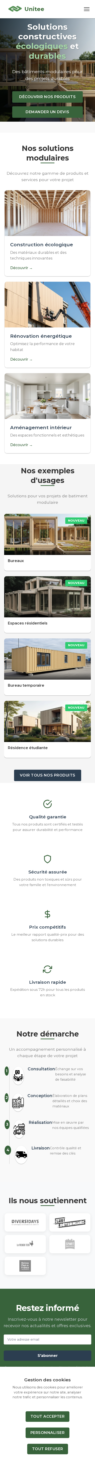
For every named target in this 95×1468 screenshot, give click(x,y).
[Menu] (86, 9)
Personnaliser (47, 1432)
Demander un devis (47, 112)
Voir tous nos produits (47, 775)
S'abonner (48, 1355)
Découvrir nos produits (47, 97)
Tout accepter (47, 1416)
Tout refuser (47, 1449)
